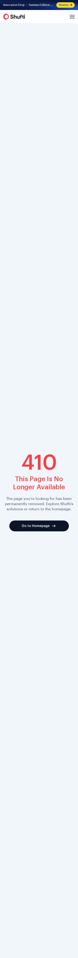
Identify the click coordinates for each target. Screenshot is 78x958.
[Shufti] (14, 17)
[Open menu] (71, 17)
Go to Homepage (36, 526)
